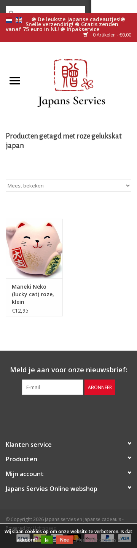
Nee (64, 540)
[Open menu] (15, 80)
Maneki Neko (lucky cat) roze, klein (33, 294)
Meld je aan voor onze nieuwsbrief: (68, 370)
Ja (47, 540)
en (19, 20)
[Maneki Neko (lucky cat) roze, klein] (34, 248)
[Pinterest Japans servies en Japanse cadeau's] (68, 410)
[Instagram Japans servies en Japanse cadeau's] (82, 410)
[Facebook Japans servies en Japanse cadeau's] (55, 410)
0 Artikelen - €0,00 (111, 35)
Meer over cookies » (98, 540)
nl (9, 20)
